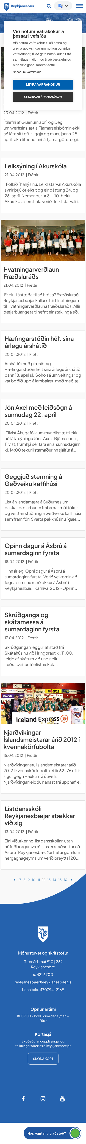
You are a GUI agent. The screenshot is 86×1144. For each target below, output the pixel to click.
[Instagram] (43, 1098)
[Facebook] (23, 1098)
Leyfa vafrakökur (43, 84)
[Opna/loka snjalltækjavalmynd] (79, 6)
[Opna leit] (49, 6)
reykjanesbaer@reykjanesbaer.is (43, 982)
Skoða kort (43, 1058)
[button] (52, 1133)
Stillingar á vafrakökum (43, 96)
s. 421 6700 (43, 974)
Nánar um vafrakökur (27, 72)
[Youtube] (62, 1098)
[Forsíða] (19, 6)
